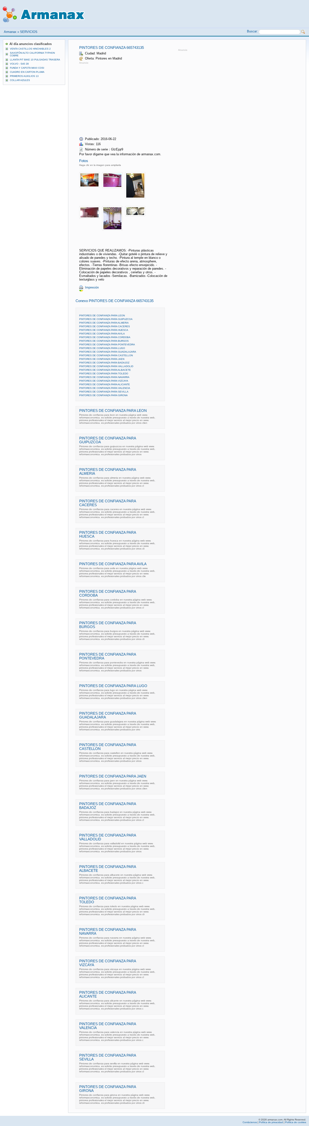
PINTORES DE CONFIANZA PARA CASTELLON (106, 355)
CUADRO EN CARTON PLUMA (27, 72)
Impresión (92, 287)
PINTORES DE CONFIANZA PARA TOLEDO (103, 373)
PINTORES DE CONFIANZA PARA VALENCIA (104, 388)
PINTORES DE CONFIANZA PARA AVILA (102, 333)
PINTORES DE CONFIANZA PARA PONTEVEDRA (107, 344)
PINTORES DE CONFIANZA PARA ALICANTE (104, 384)
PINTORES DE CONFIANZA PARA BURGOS (104, 341)
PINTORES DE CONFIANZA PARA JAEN (101, 359)
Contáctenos (250, 1122)
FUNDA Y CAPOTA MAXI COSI (27, 68)
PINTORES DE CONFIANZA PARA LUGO (102, 348)
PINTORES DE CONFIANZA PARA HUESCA (103, 330)
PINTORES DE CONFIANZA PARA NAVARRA (104, 377)
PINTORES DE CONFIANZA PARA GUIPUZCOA (106, 319)
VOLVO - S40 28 (19, 63)
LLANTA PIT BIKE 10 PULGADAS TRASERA (35, 59)
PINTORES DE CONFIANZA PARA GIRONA (103, 395)
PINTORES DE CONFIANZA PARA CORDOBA (104, 337)
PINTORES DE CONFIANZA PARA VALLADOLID (106, 366)
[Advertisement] (119, 99)
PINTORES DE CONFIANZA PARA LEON (102, 315)
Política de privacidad (271, 1122)
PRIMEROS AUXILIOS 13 (24, 76)
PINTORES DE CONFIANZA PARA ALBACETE (105, 370)
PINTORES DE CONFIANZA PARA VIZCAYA (103, 380)
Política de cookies (295, 1122)
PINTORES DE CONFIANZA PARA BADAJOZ (104, 362)
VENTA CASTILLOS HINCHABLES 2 (30, 48)
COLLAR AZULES (20, 80)
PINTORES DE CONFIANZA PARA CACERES (104, 326)
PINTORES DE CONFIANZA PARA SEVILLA (103, 391)
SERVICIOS (28, 32)
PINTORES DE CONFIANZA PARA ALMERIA (104, 322)
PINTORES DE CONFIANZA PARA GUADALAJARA (107, 351)
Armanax (10, 32)
